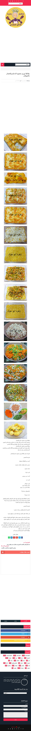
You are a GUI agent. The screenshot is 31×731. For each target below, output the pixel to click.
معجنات (16, 665)
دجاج (24, 660)
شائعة (15, 621)
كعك (7, 663)
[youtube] (10, 1)
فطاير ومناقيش (14, 663)
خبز (29, 660)
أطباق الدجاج (27, 655)
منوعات (22, 668)
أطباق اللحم (19, 655)
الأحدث (25, 621)
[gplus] (19, 1)
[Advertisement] (15, 45)
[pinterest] (8, 1)
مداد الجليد (13, 727)
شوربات (28, 663)
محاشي (23, 665)
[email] (12, 1)
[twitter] (23, 1)
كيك (29, 665)
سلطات (18, 660)
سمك (11, 660)
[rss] (14, 1)
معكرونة (9, 665)
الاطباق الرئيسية (9, 655)
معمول (28, 668)
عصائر (22, 663)
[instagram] (16, 1)
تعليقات (5, 621)
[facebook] (21, 1)
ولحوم (15, 668)
